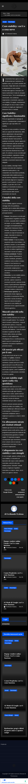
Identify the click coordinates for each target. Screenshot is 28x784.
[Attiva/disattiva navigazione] (3, 6)
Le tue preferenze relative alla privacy (15, 780)
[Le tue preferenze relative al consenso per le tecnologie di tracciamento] (25, 781)
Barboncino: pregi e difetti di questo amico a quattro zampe (14, 730)
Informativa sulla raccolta (8, 782)
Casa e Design (8, 528)
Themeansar (13, 776)
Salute (16, 715)
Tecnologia (11, 21)
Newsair (22, 773)
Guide (4, 21)
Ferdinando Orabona (11, 33)
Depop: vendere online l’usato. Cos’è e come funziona (12, 543)
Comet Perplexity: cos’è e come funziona (13, 574)
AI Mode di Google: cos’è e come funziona (14, 603)
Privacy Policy (6, 623)
